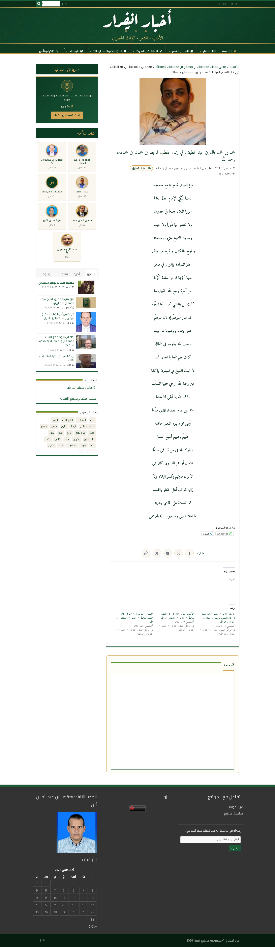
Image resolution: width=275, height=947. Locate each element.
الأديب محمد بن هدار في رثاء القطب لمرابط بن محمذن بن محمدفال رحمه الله (177, 615)
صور (52, 432)
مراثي (51, 445)
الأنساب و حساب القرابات (81, 387)
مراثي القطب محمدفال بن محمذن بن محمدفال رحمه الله (191, 67)
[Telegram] (167, 553)
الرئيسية (227, 50)
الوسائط (73, 50)
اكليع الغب (67, 420)
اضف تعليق (138, 168)
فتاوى (76, 439)
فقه (67, 439)
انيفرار (73, 426)
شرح (69, 432)
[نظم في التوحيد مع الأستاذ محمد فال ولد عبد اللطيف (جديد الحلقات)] (86, 342)
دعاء (92, 432)
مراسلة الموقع (233, 813)
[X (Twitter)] (157, 553)
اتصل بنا (222, 3)
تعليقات (63, 274)
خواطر (44, 426)
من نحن (233, 3)
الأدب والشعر (180, 50)
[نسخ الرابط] (146, 553)
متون (83, 445)
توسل (54, 426)
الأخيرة (77, 274)
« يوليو (93, 926)
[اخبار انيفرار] (137, 25)
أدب (92, 420)
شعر (60, 432)
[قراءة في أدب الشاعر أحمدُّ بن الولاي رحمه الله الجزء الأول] (86, 322)
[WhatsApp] (178, 553)
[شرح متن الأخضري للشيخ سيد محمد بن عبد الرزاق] (86, 302)
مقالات (90, 452)
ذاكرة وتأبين (47, 50)
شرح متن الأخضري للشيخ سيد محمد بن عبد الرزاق (58, 301)
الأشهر (91, 274)
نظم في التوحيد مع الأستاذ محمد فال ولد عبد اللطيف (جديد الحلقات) (56, 340)
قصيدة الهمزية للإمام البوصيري (56, 282)
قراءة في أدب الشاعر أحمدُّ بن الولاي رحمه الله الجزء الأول (58, 316)
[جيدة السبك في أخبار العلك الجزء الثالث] (86, 361)
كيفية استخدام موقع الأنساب (78, 398)
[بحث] (39, 4)
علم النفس (89, 439)
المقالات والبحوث (147, 50)
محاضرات (72, 445)
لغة (92, 445)
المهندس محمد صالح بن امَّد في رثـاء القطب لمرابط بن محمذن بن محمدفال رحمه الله (134, 617)
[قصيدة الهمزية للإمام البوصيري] (86, 287)
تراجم (63, 426)
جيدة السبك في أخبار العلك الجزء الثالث (56, 358)
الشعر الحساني (87, 426)
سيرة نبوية (80, 432)
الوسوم (47, 274)
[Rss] (66, 4)
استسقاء (82, 420)
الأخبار (207, 50)
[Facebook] (62, 4)
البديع (55, 420)
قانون (57, 439)
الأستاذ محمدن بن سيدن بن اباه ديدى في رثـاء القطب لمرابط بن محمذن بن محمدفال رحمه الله (218, 617)
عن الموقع (236, 807)
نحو (81, 452)
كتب (48, 439)
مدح (61, 445)
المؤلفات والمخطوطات (108, 50)
